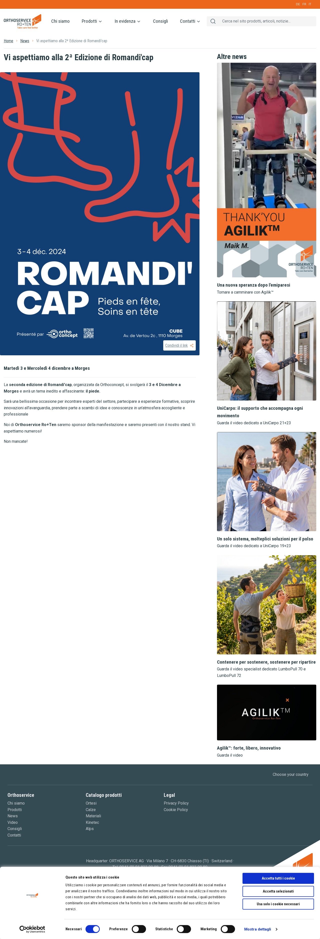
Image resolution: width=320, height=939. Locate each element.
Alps (90, 828)
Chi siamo (60, 21)
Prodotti (90, 21)
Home (8, 40)
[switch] (139, 929)
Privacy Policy (176, 803)
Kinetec (92, 822)
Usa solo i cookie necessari (278, 904)
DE (298, 4)
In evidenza (125, 21)
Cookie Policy (176, 809)
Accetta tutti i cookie (278, 878)
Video (13, 822)
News (24, 40)
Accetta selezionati (278, 891)
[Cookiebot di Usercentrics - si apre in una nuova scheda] (32, 929)
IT (310, 4)
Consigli (160, 21)
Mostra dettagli (257, 929)
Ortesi (91, 803)
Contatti (188, 21)
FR (304, 4)
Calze (91, 809)
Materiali (93, 816)
